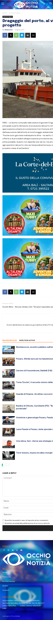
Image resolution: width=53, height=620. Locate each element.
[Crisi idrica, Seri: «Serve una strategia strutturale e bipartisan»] (8, 444)
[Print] (27, 35)
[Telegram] (21, 35)
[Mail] (12, 550)
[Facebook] (4, 35)
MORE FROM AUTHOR (27, 340)
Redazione (9, 30)
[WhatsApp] (16, 35)
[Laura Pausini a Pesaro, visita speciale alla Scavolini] (8, 432)
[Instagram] (8, 550)
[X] (10, 35)
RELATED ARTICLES (9, 340)
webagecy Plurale (11, 616)
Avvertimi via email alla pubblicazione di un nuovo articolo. (27, 523)
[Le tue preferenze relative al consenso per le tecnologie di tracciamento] (2, 465)
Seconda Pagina (14, 13)
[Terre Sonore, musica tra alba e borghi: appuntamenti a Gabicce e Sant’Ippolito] (8, 455)
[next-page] (7, 464)
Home (4, 13)
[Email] (33, 35)
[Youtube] (21, 550)
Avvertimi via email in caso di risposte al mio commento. (27, 520)
